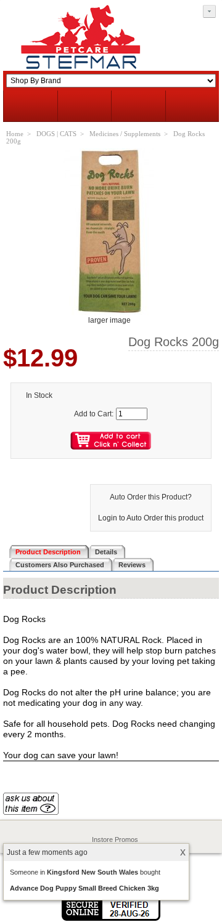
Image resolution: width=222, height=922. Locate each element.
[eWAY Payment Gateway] (111, 918)
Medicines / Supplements (124, 133)
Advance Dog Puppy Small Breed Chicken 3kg (84, 888)
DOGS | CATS (56, 133)
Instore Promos (115, 839)
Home (14, 133)
